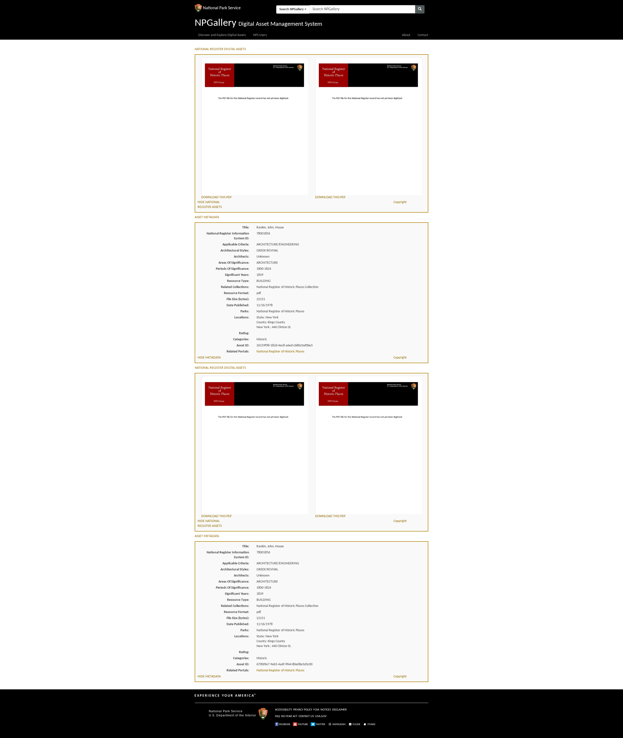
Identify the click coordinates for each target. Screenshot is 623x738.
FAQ (277, 716)
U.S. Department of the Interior (232, 715)
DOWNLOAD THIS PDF (216, 197)
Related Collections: (235, 287)
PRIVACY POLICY (302, 709)
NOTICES (326, 709)
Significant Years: (237, 275)
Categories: (241, 339)
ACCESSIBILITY (283, 709)
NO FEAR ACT (289, 716)
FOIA (316, 709)
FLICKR (356, 724)
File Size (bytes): (238, 299)
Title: (245, 227)
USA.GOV (321, 716)
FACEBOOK (284, 724)
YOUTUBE (302, 724)
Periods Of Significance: (232, 269)
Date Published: (238, 305)
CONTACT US (306, 716)
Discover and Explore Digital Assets (222, 35)
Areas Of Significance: (234, 263)
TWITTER (320, 724)
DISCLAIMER (339, 709)
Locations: (241, 317)
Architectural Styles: (234, 250)
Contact (423, 35)
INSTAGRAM (338, 724)
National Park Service (226, 711)
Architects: (241, 257)
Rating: (244, 333)
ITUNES (371, 724)
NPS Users (260, 35)
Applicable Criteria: (235, 244)
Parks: (244, 311)
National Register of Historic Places (280, 351)
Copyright (400, 202)
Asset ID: (243, 345)
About (406, 35)
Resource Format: (236, 293)
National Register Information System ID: (228, 236)
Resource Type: (238, 281)
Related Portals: (238, 351)
